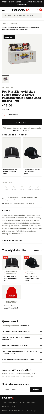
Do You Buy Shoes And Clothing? (16, 331)
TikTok (13, 406)
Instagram (5, 406)
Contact (22, 402)
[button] (3, 9)
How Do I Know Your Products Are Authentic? (16, 338)
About (15, 402)
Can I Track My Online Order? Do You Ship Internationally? (19, 352)
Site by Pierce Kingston (29, 411)
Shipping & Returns (12, 240)
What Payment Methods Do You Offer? (18, 359)
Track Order (30, 402)
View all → (38, 251)
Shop (9, 402)
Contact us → (25, 326)
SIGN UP (36, 389)
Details (6, 211)
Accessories (13, 24)
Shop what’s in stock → (22, 130)
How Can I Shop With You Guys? (15, 345)
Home (4, 24)
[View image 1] (5, 79)
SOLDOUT (21, 10)
